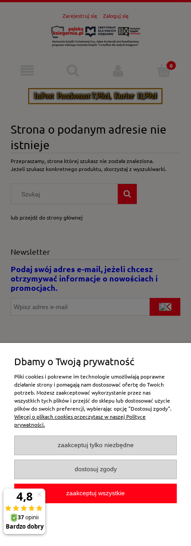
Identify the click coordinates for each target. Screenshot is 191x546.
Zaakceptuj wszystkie (95, 493)
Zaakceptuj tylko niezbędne (96, 445)
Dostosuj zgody (96, 469)
